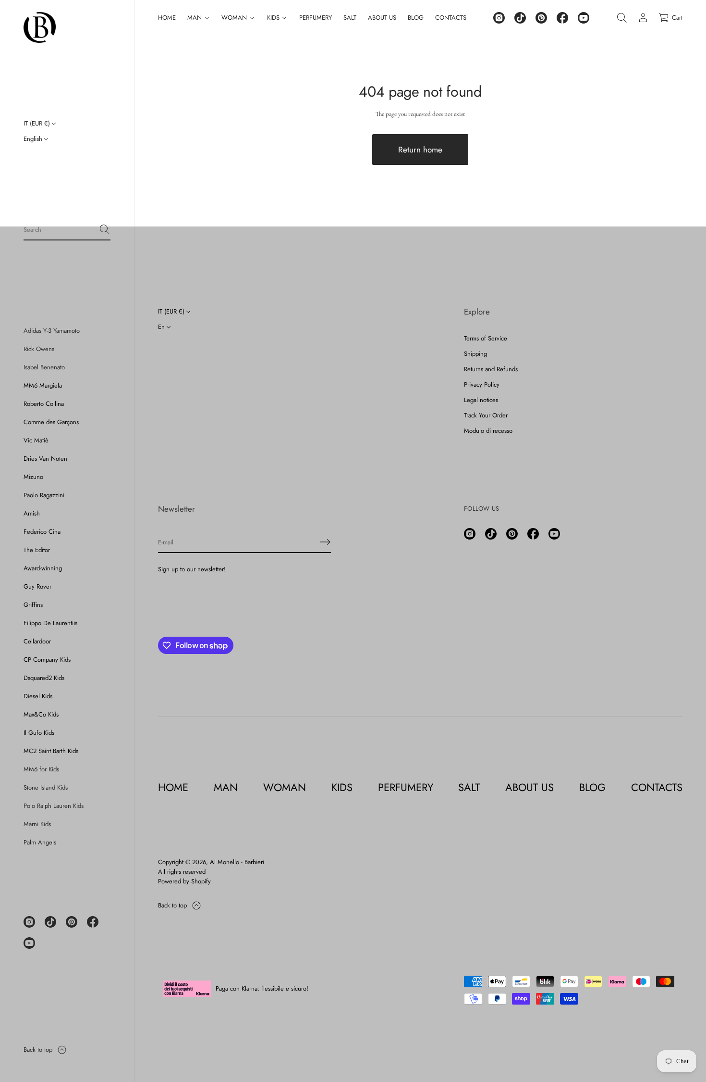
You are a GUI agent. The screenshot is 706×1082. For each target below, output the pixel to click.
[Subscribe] (325, 542)
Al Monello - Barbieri (237, 862)
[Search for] (104, 229)
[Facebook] (92, 921)
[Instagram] (29, 921)
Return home (420, 149)
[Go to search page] (622, 17)
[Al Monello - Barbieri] (40, 27)
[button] (67, 229)
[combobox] (59, 229)
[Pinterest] (71, 921)
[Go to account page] (643, 17)
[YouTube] (29, 943)
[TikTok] (50, 921)
